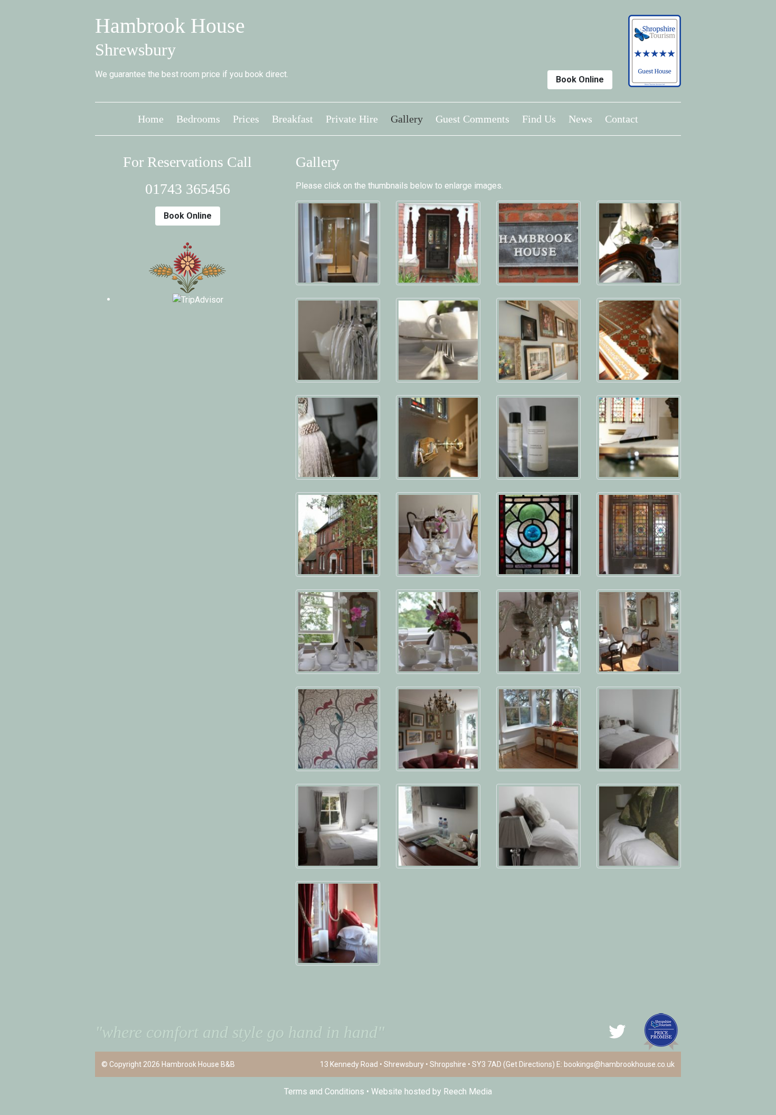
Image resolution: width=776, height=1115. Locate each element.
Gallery (407, 119)
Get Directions (529, 1064)
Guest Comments (472, 119)
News (580, 119)
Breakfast (292, 119)
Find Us (539, 119)
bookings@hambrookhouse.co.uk (619, 1064)
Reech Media (467, 1091)
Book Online (580, 79)
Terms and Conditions (324, 1091)
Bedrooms (198, 119)
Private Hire (352, 119)
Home (151, 119)
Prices (246, 119)
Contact (621, 119)
